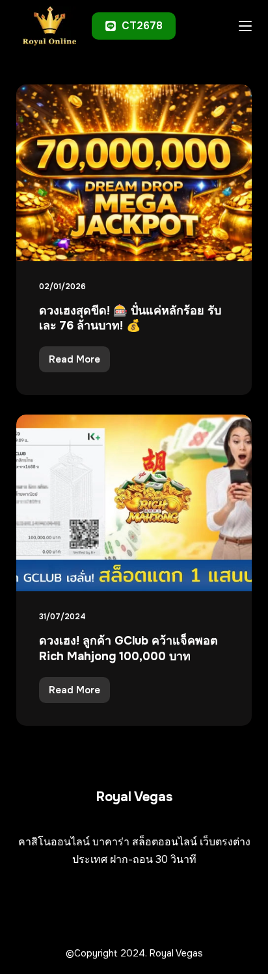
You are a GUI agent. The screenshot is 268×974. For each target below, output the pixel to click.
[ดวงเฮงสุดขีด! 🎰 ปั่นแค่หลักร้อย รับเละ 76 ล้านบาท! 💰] (134, 172)
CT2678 (142, 25)
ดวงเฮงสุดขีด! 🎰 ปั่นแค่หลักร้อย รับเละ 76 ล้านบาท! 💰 (130, 318)
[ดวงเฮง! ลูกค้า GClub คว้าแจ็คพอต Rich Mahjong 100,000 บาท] (134, 503)
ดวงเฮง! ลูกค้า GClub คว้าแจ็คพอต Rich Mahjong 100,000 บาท (128, 648)
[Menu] (245, 25)
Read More (75, 362)
